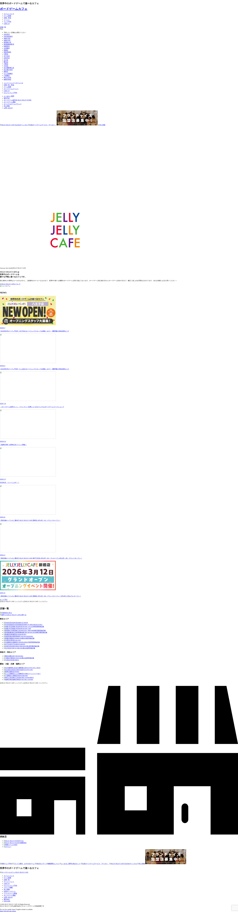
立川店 (6, 60)
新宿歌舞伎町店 (9, 44)
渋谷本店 (7, 34)
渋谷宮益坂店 (8, 36)
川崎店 (6, 64)
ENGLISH (7, 901)
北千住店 (7, 56)
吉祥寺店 (7, 58)
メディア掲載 (8, 887)
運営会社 (7, 899)
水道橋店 (7, 48)
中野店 (6, 54)
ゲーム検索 (7, 878)
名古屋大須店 (8, 69)
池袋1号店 (7, 38)
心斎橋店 (7, 75)
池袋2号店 (7, 40)
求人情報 (7, 106)
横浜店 (6, 62)
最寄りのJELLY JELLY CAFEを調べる (13, 615)
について (17, 284)
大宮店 (6, 66)
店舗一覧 (7, 879)
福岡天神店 (7, 79)
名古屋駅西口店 (9, 68)
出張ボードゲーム (10, 891)
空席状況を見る (6, 613)
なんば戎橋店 (8, 73)
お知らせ (7, 883)
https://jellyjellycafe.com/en (8, 911)
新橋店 (6, 50)
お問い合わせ (8, 108)
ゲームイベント (9, 881)
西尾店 (6, 71)
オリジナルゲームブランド (13, 104)
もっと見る (3, 599)
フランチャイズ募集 (10, 893)
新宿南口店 (7, 42)
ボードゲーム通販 (10, 102)
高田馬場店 (7, 52)
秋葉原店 (7, 46)
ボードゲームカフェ (13, 8)
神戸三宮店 (7, 77)
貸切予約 (7, 98)
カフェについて (9, 876)
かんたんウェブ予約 (10, 885)
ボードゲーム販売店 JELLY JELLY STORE (17, 100)
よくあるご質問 (9, 96)
